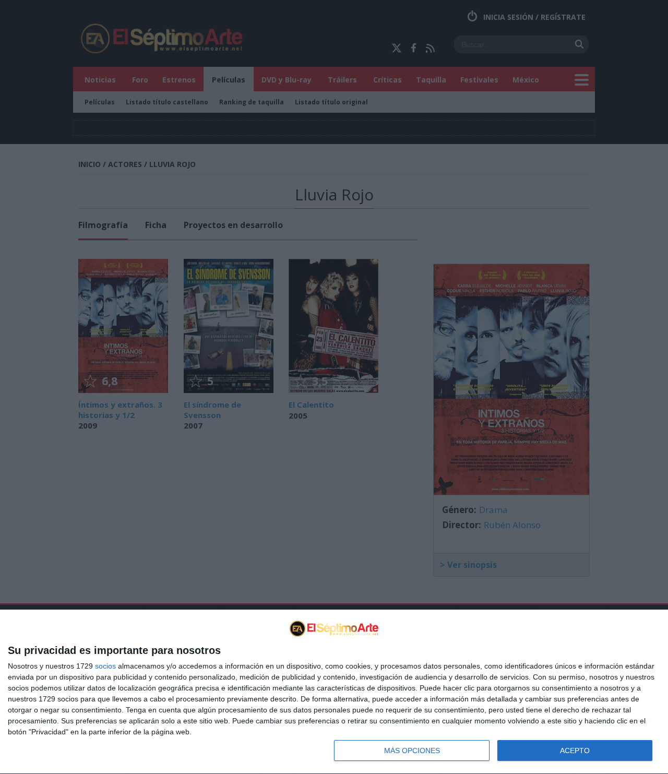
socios (105, 666)
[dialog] (334, 692)
